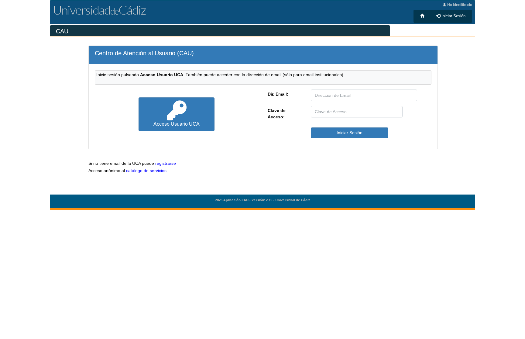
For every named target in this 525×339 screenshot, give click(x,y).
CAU (62, 31)
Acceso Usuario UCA (176, 124)
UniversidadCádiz (99, 9)
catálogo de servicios (146, 170)
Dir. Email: (278, 94)
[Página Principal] (422, 16)
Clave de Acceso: (277, 113)
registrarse (165, 163)
